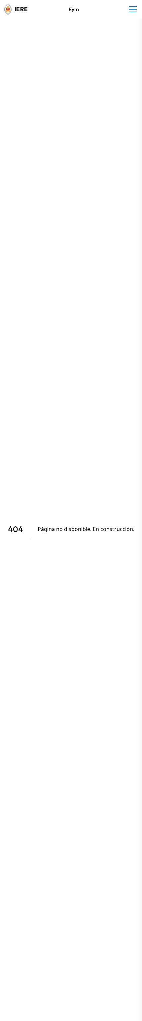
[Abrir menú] (132, 9)
